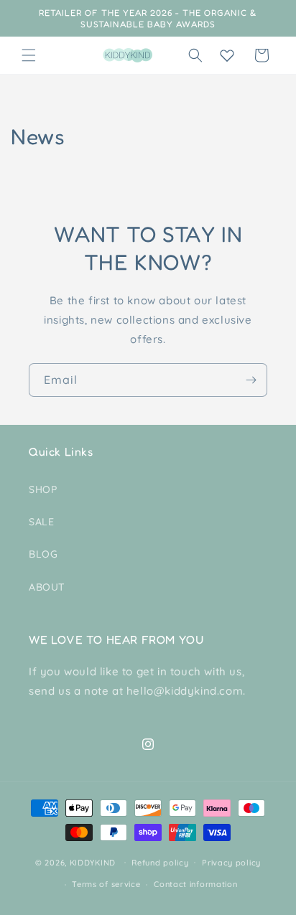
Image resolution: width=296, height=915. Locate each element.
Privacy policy (231, 863)
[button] (29, 55)
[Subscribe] (251, 380)
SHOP (43, 489)
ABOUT (47, 587)
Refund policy (159, 863)
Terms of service (106, 884)
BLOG (43, 554)
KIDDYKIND (93, 862)
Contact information (195, 884)
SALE (41, 521)
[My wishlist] (227, 55)
